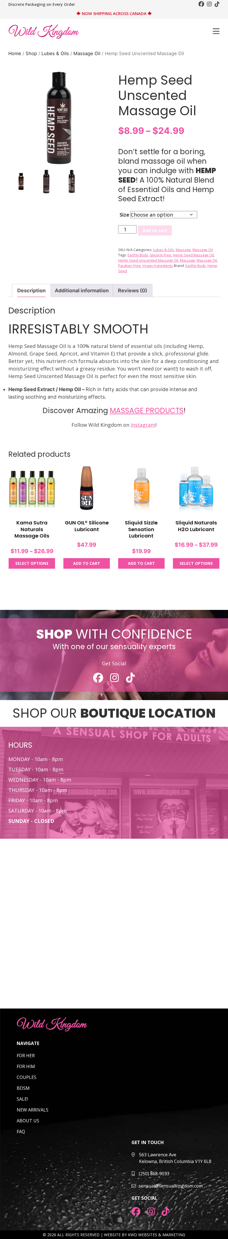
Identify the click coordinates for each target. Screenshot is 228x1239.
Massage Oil (86, 53)
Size (124, 214)
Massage (183, 249)
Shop (31, 53)
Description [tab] (31, 290)
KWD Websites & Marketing (156, 1234)
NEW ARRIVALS (32, 1110)
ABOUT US (28, 1121)
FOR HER (26, 1055)
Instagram (143, 424)
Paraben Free (129, 265)
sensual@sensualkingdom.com (171, 1186)
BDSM (23, 1088)
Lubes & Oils (55, 53)
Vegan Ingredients (157, 265)
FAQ (21, 1131)
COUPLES (26, 1077)
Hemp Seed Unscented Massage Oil (148, 260)
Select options (31, 563)
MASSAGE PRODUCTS (147, 411)
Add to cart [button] (86, 563)
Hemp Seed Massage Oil (193, 255)
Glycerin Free (160, 255)
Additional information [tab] (82, 290)
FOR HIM (26, 1066)
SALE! (22, 1099)
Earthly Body (138, 255)
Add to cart (154, 230)
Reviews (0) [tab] (132, 290)
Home (14, 53)
